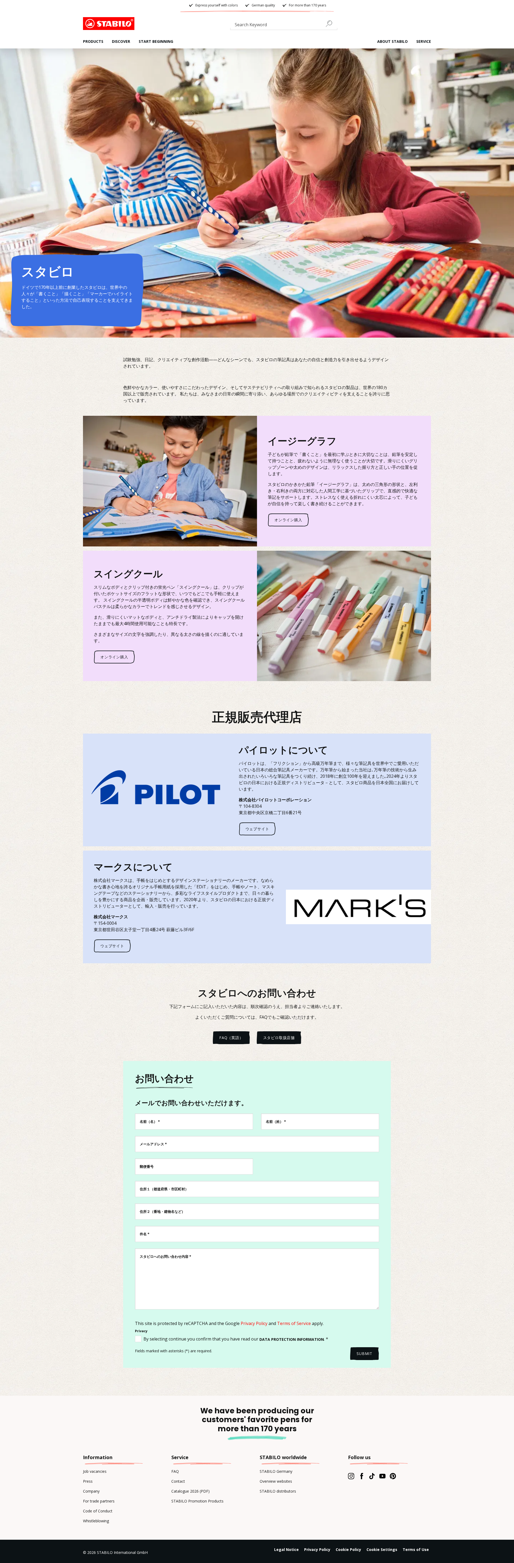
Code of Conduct (97, 1510)
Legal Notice (286, 1549)
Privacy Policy (254, 1323)
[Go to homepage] (110, 23)
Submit (364, 1353)
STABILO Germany (276, 1471)
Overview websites (276, 1481)
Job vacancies (95, 1471)
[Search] (331, 23)
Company (91, 1491)
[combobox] (283, 25)
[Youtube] (382, 1476)
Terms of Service (294, 1323)
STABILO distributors (278, 1491)
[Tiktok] (372, 1476)
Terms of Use (416, 1549)
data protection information (291, 1339)
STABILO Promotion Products (197, 1501)
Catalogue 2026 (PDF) (190, 1491)
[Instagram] (351, 1476)
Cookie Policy (348, 1549)
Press (88, 1481)
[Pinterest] (393, 1476)
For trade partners (99, 1501)
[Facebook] (361, 1476)
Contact (178, 1481)
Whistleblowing (96, 1520)
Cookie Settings (381, 1549)
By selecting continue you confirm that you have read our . (235, 1339)
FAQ (175, 1471)
